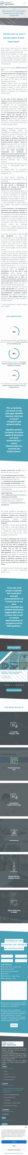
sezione (8, 572)
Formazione (5, 973)
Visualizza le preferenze (14, 1150)
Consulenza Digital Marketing (10, 971)
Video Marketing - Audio (9, 978)
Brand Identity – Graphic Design (12, 1103)
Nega (14, 1146)
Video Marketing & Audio (10, 1105)
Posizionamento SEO (8, 969)
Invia (14, 1025)
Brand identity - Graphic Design (11, 976)
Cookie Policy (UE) (9, 1079)
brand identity (20, 495)
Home (5, 1071)
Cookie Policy (7, 1153)
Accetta (14, 1142)
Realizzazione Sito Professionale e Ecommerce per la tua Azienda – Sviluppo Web (13, 1090)
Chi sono (6, 1074)
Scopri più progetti (14, 690)
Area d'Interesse (6, 964)
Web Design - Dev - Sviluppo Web (11, 966)
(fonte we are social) (12, 75)
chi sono (11, 570)
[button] (26, 1127)
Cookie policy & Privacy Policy (17, 1153)
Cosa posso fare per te (10, 1077)
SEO (10, 173)
